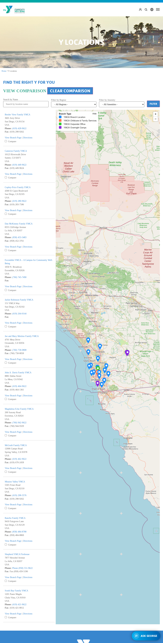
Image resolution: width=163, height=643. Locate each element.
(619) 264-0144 (19, 313)
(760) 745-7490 (19, 277)
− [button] (156, 119)
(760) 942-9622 (19, 422)
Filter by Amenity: (107, 100)
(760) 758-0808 (19, 350)
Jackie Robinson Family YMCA (19, 299)
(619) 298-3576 (19, 495)
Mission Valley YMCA (15, 481)
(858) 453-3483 (19, 237)
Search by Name (10, 99)
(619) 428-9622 (19, 128)
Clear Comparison (70, 90)
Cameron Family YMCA (16, 151)
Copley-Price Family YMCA (18, 187)
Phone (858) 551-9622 (22, 568)
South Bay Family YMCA (16, 590)
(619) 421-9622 (19, 604)
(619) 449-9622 (19, 164)
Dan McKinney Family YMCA (18, 223)
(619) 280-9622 (19, 201)
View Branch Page (13, 137)
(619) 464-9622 (19, 386)
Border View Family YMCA (17, 114)
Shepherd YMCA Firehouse (17, 554)
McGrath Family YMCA (16, 445)
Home (4, 71)
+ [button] (156, 114)
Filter (153, 103)
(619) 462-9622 (19, 459)
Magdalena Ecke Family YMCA (19, 409)
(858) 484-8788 (19, 531)
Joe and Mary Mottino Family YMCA (22, 336)
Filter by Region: (59, 100)
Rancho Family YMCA (15, 518)
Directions (27, 137)
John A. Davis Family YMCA (18, 372)
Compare (11, 141)
